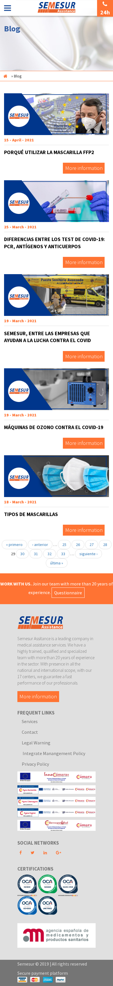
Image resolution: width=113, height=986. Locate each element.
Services (30, 721)
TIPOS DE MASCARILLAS (31, 514)
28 (105, 544)
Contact (30, 732)
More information (84, 168)
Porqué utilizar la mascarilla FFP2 (49, 152)
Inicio (5, 76)
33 (63, 553)
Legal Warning (36, 743)
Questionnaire (68, 592)
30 (22, 553)
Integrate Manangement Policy (53, 753)
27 (92, 544)
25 (64, 544)
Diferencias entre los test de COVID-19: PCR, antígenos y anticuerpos (54, 243)
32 (50, 553)
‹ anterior (40, 544)
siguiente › (88, 553)
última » (56, 563)
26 (78, 544)
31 (36, 553)
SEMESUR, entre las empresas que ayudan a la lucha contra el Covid (47, 337)
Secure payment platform (42, 973)
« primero (14, 544)
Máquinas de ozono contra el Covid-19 (53, 427)
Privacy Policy (35, 764)
